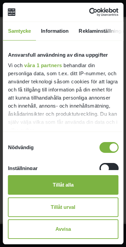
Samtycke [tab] (19, 31)
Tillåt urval (63, 207)
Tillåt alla (63, 185)
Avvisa (63, 229)
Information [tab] (55, 31)
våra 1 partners (43, 65)
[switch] (108, 168)
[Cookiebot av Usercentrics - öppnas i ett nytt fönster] (89, 12)
